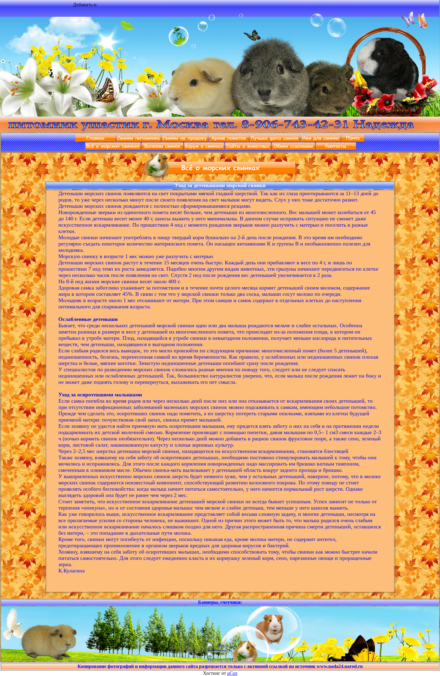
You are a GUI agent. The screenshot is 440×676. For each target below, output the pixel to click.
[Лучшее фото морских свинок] (274, 140)
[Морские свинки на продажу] (184, 140)
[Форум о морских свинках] (204, 148)
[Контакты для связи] (335, 148)
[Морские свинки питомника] (138, 140)
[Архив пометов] (228, 140)
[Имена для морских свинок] (320, 140)
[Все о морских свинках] (113, 148)
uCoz (232, 673)
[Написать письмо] (353, 140)
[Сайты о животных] (248, 148)
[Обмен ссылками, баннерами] (293, 148)
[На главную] (95, 140)
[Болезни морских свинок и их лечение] (162, 148)
